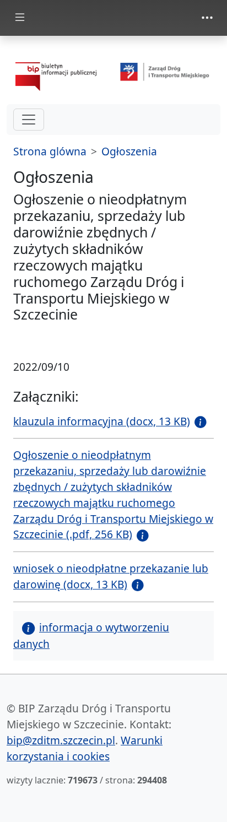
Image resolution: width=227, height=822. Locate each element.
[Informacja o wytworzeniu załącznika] (198, 421)
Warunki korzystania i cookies (85, 748)
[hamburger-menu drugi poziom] (28, 120)
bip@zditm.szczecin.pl (61, 740)
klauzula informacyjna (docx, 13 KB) (101, 421)
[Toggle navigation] (207, 18)
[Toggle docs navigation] (20, 18)
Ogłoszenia (129, 151)
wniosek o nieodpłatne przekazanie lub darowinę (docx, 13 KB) (110, 576)
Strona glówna (50, 151)
